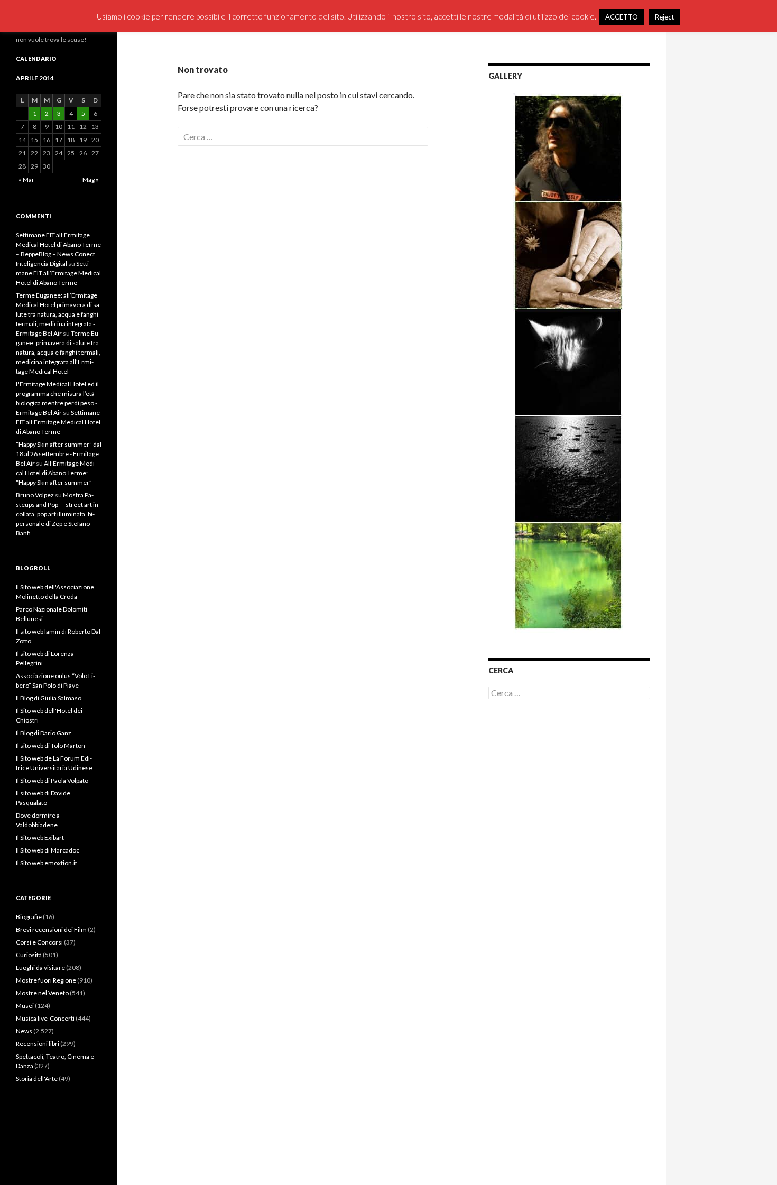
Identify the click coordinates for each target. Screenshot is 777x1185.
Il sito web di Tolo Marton (50, 745)
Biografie (29, 917)
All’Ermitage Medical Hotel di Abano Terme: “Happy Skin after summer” (56, 472)
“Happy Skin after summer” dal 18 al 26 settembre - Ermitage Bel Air (58, 453)
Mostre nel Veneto (42, 993)
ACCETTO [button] (621, 17)
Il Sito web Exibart (40, 837)
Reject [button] (664, 17)
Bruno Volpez (35, 495)
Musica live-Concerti (45, 1018)
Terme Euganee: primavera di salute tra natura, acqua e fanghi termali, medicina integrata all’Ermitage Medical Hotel (58, 352)
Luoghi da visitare (40, 967)
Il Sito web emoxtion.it (46, 863)
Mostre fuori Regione (46, 980)
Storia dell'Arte (37, 1078)
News (24, 1031)
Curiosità (29, 955)
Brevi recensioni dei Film (51, 929)
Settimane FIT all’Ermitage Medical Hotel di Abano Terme (58, 273)
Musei (25, 1006)
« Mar (26, 179)
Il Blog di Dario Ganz (43, 733)
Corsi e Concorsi (39, 942)
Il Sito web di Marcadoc (47, 850)
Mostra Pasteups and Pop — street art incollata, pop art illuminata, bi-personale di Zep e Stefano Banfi (58, 514)
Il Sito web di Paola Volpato (52, 780)
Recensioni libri (37, 1044)
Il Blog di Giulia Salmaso (48, 698)
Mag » (90, 179)
